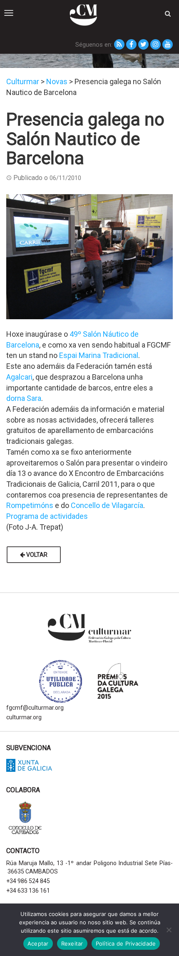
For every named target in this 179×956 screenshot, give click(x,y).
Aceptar (38, 943)
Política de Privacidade (126, 943)
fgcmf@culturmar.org (35, 707)
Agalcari (19, 377)
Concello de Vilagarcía (107, 505)
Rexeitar (72, 943)
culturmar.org (24, 717)
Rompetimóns (29, 505)
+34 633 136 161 (28, 890)
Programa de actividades (47, 516)
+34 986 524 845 (28, 881)
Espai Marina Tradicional (98, 355)
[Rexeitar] (168, 930)
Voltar (36, 554)
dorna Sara (23, 398)
